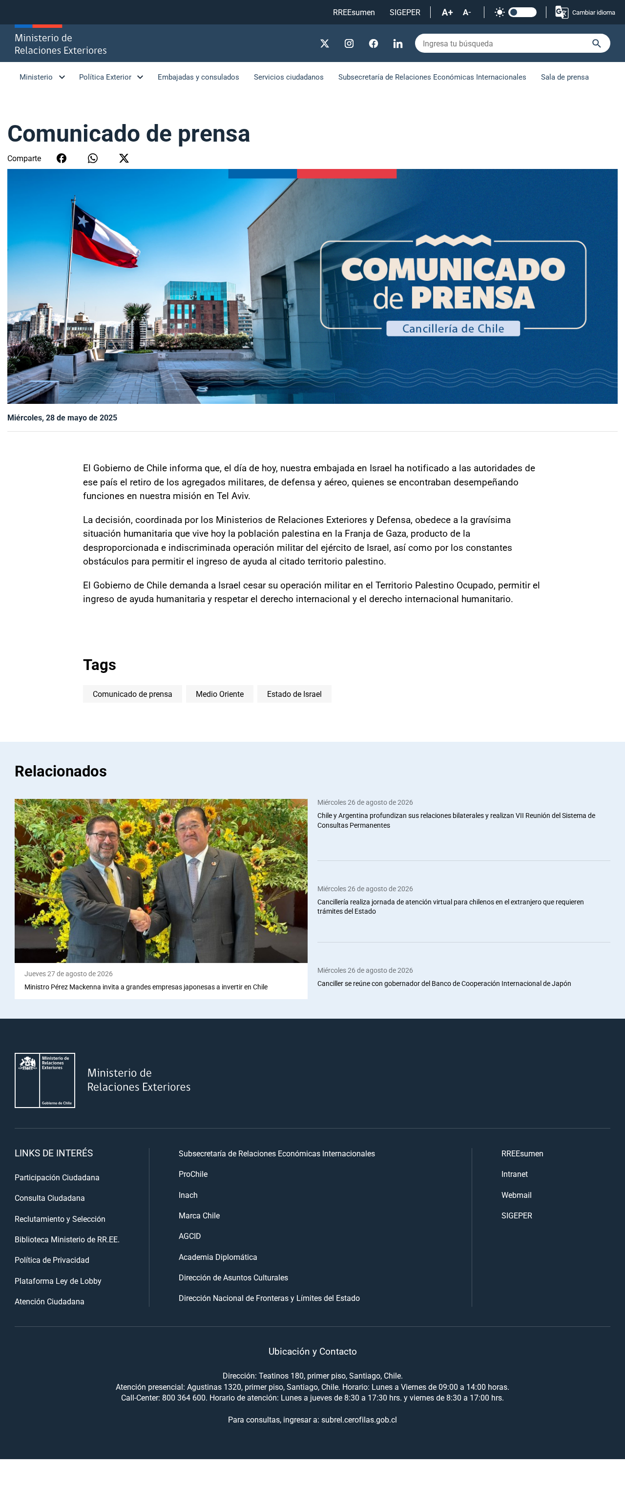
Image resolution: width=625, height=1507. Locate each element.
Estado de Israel (294, 694)
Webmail (516, 1195)
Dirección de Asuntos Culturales (233, 1277)
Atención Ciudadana (49, 1301)
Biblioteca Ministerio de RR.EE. (67, 1239)
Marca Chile (199, 1215)
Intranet (514, 1174)
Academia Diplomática (218, 1257)
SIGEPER (405, 12)
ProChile (193, 1174)
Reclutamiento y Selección (60, 1219)
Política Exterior (105, 77)
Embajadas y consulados (198, 77)
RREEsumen (354, 12)
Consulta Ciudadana (50, 1198)
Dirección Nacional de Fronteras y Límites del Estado (269, 1298)
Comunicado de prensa (132, 694)
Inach (188, 1195)
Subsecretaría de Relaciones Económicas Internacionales (432, 77)
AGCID (190, 1236)
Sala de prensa (565, 77)
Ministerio (36, 77)
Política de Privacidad (52, 1260)
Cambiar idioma (593, 12)
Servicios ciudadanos (289, 77)
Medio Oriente (220, 694)
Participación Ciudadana (57, 1177)
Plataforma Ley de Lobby (58, 1281)
